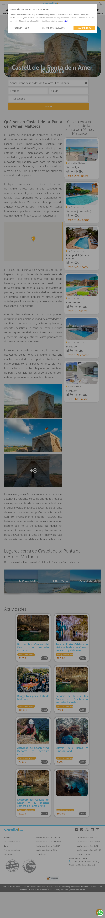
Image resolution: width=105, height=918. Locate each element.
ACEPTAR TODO (84, 28)
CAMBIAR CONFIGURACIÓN (53, 28)
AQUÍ (65, 21)
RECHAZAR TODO (21, 28)
